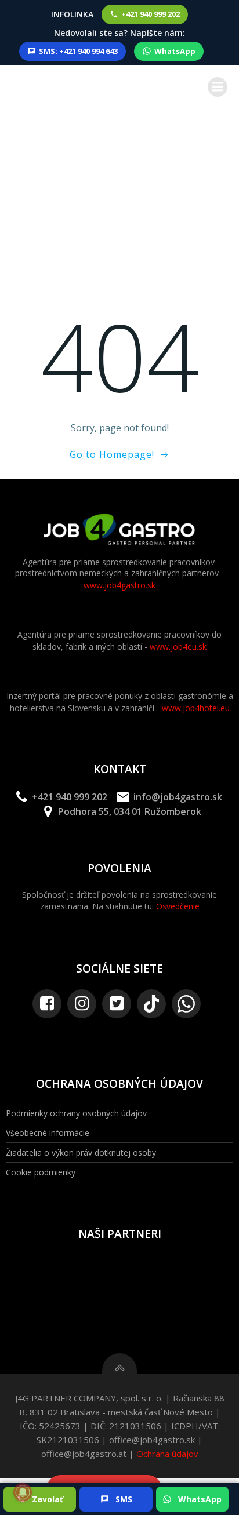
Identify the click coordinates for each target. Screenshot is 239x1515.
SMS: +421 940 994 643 (78, 51)
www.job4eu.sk (178, 646)
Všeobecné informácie (47, 1132)
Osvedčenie (178, 906)
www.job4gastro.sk (119, 585)
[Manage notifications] (22, 1492)
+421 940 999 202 (150, 14)
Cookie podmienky (40, 1172)
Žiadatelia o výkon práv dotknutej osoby (81, 1152)
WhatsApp (174, 51)
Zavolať (47, 1499)
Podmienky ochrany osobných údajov (76, 1113)
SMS (123, 1499)
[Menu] (217, 87)
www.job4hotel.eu (196, 707)
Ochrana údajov (167, 1453)
